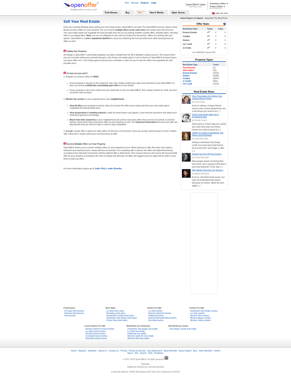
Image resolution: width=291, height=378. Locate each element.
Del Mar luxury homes (96, 333)
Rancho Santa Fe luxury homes (100, 329)
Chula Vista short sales (116, 320)
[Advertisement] (203, 243)
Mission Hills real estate (138, 338)
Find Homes (111, 12)
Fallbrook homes (156, 315)
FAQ (127, 3)
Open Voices (178, 12)
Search (143, 353)
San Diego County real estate (182, 329)
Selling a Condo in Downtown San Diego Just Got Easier (207, 134)
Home (73, 351)
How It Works (157, 12)
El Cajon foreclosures (74, 311)
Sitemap (134, 3)
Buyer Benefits (170, 351)
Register (145, 3)
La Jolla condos (197, 313)
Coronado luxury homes (97, 336)
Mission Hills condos (199, 315)
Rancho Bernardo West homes (162, 318)
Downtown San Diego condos (204, 311)
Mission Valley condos (200, 320)
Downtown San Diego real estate (142, 329)
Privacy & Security (137, 351)
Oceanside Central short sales (120, 315)
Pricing (124, 351)
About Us (102, 351)
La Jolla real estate (136, 331)
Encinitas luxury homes (96, 338)
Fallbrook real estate (136, 333)
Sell (140, 12)
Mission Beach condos (200, 318)
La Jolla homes (155, 311)
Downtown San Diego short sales (121, 318)
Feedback (158, 353)
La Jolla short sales (115, 311)
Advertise (92, 351)
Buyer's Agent (185, 351)
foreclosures (70, 315)
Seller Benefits (205, 351)
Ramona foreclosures (74, 313)
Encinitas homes (156, 320)
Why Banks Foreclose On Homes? (207, 170)
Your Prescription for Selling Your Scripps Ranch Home (207, 97)
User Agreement (154, 351)
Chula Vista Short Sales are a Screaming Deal (205, 115)
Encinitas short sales (115, 313)
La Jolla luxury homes (96, 331)
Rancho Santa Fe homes (159, 313)
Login (153, 3)
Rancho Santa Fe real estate (140, 336)
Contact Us (114, 351)
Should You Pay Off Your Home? (207, 154)
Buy (127, 12)
